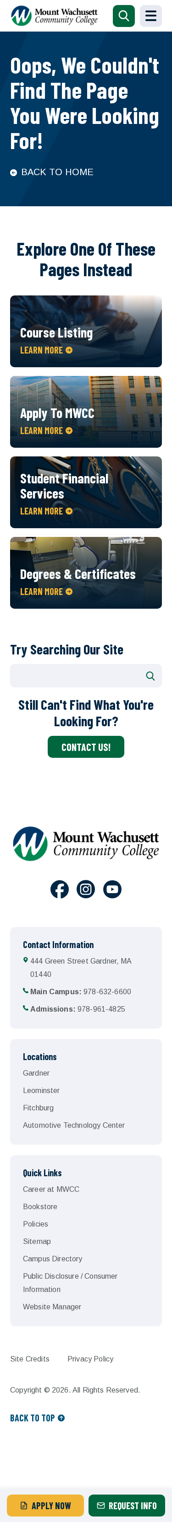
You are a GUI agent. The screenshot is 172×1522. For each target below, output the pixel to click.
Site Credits (30, 1359)
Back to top (32, 1417)
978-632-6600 (80, 992)
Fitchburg (38, 1108)
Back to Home (57, 172)
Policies (35, 1224)
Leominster (41, 1090)
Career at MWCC (51, 1189)
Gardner (36, 1073)
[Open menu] (151, 16)
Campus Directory (53, 1259)
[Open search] (124, 16)
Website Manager (52, 1307)
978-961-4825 (77, 1009)
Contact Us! (86, 747)
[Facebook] (59, 891)
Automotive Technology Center (74, 1125)
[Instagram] (86, 891)
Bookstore (40, 1207)
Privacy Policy (90, 1359)
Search (150, 676)
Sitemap (37, 1241)
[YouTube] (112, 891)
